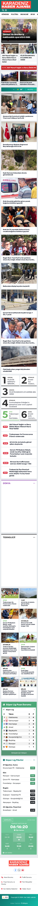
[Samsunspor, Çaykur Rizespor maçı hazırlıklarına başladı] (28, 638)
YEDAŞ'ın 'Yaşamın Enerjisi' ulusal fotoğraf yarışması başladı (27, 693)
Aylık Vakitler (8, 852)
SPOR (32, 14)
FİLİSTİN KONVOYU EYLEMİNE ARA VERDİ (22, 393)
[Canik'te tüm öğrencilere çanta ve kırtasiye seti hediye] (10, 661)
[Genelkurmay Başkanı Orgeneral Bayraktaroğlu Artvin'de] (19, 132)
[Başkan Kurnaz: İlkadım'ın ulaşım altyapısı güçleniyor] (10, 682)
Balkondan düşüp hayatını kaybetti (16, 286)
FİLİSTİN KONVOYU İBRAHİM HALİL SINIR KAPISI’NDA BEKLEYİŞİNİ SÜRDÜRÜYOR (13, 382)
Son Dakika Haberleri (10, 889)
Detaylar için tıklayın (19, 753)
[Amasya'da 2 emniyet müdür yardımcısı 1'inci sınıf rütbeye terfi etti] (19, 103)
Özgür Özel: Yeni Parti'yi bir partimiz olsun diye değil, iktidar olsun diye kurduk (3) (19, 259)
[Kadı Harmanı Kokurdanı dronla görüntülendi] (19, 160)
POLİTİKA (14, 14)
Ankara (10, 377)
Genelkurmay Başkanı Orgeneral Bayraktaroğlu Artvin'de (15, 145)
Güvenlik (31, 377)
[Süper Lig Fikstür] (34, 760)
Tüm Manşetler (27, 882)
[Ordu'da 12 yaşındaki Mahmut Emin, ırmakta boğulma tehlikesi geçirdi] (19, 216)
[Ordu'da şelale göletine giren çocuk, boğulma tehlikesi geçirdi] (19, 188)
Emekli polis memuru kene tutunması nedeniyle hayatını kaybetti (32, 416)
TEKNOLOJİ (9, 537)
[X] (19, 870)
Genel (30, 412)
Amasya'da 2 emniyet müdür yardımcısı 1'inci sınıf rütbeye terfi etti (18, 117)
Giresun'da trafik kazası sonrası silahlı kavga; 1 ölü (20, 463)
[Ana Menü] (6, 10)
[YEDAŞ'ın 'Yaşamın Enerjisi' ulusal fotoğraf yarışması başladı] (28, 682)
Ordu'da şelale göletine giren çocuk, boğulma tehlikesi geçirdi (16, 202)
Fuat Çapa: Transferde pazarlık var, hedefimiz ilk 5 (27, 672)
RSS (6, 897)
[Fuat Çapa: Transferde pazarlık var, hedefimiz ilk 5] (28, 661)
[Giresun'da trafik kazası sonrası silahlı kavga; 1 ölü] (28, 614)
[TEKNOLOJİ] (34, 537)
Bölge (5, 668)
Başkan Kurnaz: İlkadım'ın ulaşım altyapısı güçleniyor (9, 692)
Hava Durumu (8, 877)
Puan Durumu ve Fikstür (8, 883)
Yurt (23, 600)
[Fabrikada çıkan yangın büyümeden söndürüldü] (19, 356)
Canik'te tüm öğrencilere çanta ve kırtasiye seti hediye (10, 672)
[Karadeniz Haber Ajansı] (16, 4)
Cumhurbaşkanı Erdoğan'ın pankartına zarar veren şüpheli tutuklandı (20, 404)
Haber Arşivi (26, 889)
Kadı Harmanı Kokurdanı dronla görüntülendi (15, 174)
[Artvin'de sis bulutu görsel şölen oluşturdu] (28, 593)
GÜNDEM (5, 14)
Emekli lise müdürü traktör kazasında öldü (32, 382)
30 (19, 41)
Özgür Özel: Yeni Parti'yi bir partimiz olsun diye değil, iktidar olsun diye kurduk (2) (19, 342)
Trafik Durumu (27, 877)
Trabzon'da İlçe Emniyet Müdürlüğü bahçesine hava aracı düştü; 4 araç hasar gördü (20, 473)
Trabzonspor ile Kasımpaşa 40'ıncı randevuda (14, 416)
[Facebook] (15, 870)
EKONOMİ (24, 14)
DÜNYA (6, 483)
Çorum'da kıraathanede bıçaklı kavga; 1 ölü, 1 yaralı (18, 313)
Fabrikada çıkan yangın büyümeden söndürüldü (16, 370)
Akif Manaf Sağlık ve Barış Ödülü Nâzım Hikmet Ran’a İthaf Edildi (20, 427)
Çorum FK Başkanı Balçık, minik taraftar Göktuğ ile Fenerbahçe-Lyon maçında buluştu (21, 453)
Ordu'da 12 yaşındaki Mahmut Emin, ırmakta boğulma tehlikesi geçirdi (16, 230)
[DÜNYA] (34, 483)
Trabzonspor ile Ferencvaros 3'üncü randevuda (21, 435)
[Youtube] (22, 870)
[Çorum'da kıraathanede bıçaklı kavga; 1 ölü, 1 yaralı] (19, 300)
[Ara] (3, 10)
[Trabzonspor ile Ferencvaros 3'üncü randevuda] (10, 593)
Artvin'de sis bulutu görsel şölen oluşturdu (20, 443)
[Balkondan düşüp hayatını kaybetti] (19, 273)
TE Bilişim (24, 903)
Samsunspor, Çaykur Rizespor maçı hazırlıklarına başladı (28, 648)
